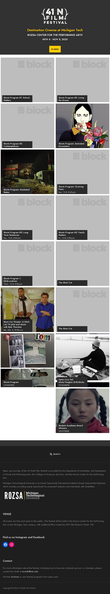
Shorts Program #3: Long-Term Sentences (16, 234)
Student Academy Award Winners (71, 427)
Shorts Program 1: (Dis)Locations (12, 280)
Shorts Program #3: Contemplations (13, 145)
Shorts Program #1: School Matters (17, 99)
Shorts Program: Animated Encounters (71, 145)
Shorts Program (11, 382)
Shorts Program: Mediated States (17, 191)
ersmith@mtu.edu (30, 571)
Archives (15, 576)
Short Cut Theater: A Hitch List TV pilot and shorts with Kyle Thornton (16, 324)
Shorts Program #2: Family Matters (72, 234)
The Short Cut (65, 282)
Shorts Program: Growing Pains (71, 188)
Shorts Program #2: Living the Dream (71, 99)
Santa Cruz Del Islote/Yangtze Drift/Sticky (71, 381)
